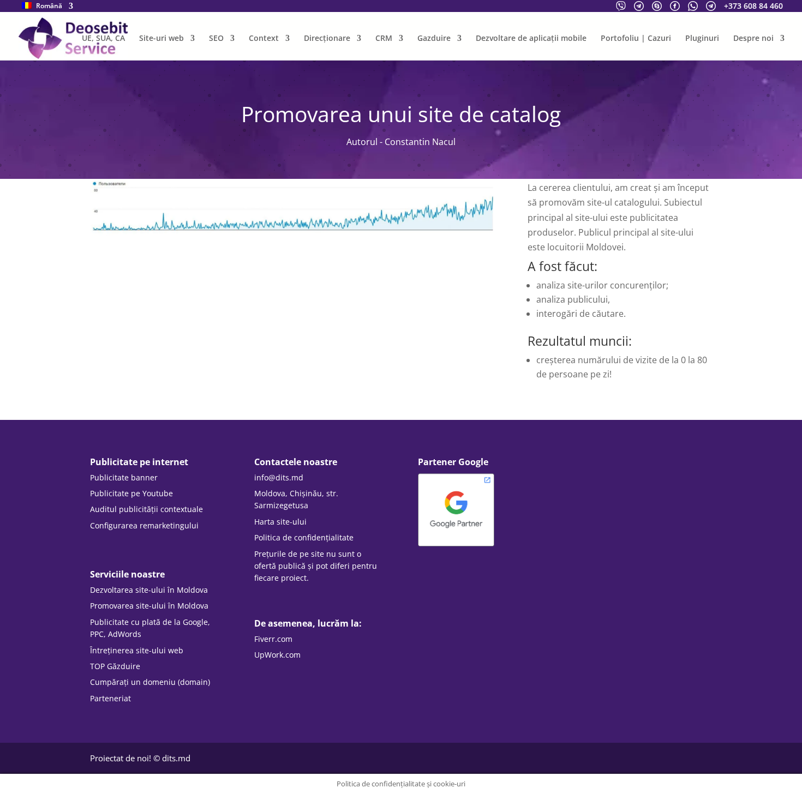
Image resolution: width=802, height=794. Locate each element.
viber (621, 6)
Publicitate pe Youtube (131, 493)
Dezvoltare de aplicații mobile (531, 38)
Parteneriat (110, 698)
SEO (216, 38)
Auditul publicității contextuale (146, 509)
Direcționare (327, 38)
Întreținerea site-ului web (136, 650)
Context (264, 38)
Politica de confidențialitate (304, 537)
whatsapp (693, 6)
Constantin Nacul (420, 142)
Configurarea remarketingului (144, 525)
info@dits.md (278, 477)
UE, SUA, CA (103, 38)
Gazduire (434, 38)
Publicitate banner (124, 477)
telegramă (639, 6)
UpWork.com (277, 654)
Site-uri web (161, 38)
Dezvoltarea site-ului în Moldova (149, 590)
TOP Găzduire (115, 666)
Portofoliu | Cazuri (636, 38)
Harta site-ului (280, 521)
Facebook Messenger (675, 6)
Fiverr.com (273, 639)
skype (657, 6)
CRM (383, 38)
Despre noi (753, 38)
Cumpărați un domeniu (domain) (150, 682)
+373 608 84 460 (753, 6)
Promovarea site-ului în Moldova (149, 605)
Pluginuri (702, 38)
